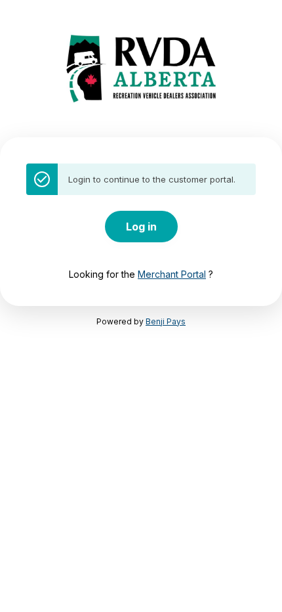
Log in (141, 226)
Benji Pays (166, 321)
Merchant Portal (172, 274)
